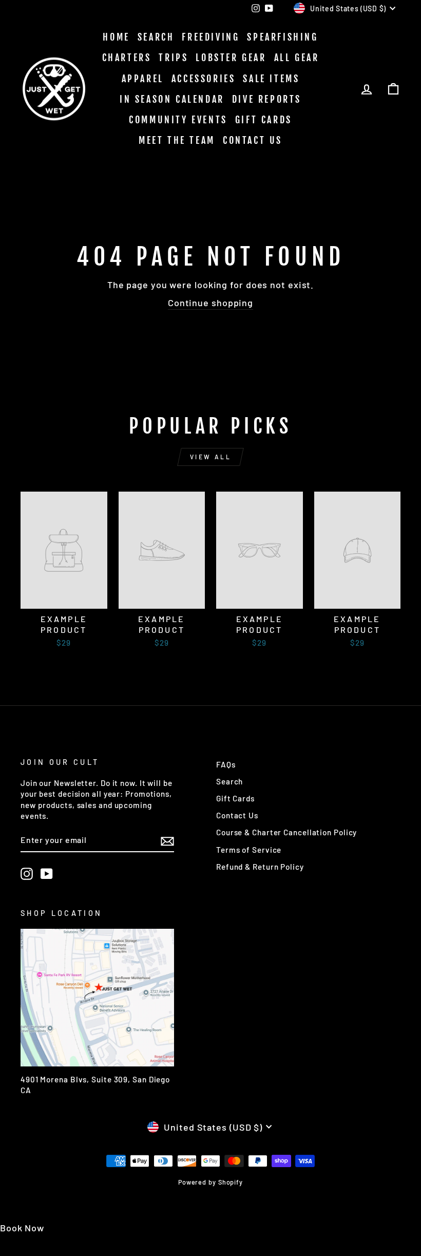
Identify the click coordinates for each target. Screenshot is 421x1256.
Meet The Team (177, 140)
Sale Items (271, 78)
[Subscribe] (167, 840)
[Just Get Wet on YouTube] (47, 874)
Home (116, 37)
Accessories (203, 78)
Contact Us (252, 140)
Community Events (178, 119)
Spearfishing (282, 37)
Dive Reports (266, 99)
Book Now (22, 1227)
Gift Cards (263, 119)
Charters (126, 57)
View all (211, 456)
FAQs (226, 764)
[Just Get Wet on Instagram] (27, 874)
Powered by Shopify (210, 1182)
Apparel (143, 78)
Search (156, 37)
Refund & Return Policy (260, 866)
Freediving (210, 37)
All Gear (296, 57)
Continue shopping (210, 302)
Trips (173, 57)
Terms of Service (248, 849)
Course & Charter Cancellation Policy (286, 832)
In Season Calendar (172, 99)
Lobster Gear (231, 57)
